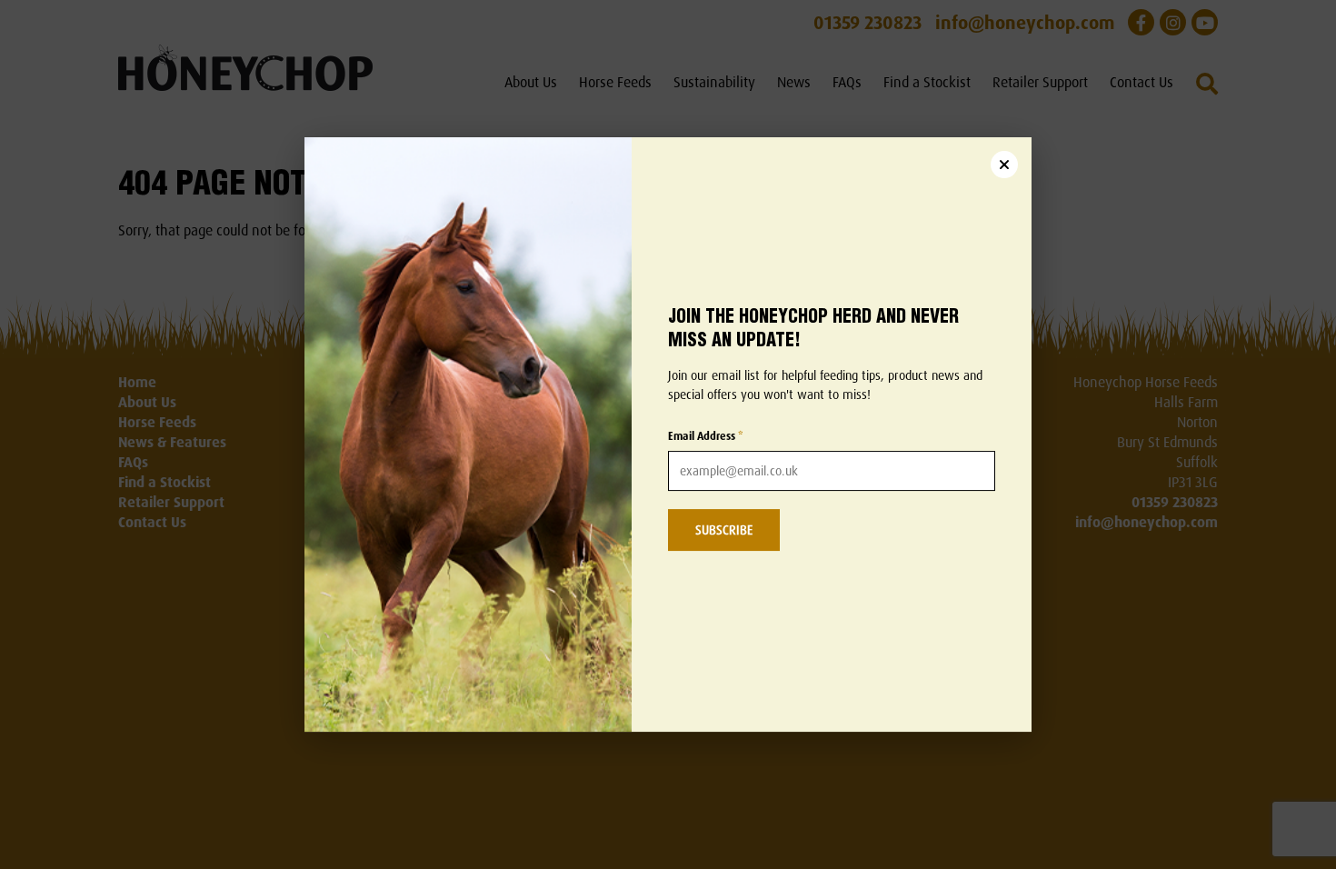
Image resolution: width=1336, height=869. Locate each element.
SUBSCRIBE (724, 529)
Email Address (705, 436)
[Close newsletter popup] (1004, 164)
